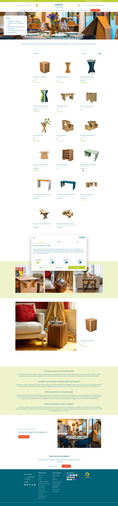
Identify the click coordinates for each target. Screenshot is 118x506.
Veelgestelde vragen (43, 481)
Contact (96, 1)
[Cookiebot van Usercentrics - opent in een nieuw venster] (80, 238)
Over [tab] (77, 241)
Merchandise (55, 491)
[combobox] (23, 5)
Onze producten (23, 10)
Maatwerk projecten (89, 1)
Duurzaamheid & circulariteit (56, 486)
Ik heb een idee (24, 436)
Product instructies (42, 492)
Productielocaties (42, 496)
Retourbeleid (41, 489)
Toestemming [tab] (40, 241)
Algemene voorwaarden (44, 483)
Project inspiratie (56, 475)
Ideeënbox (55, 479)
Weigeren (41, 267)
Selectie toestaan (59, 267)
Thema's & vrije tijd (47, 10)
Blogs (54, 477)
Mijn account (41, 498)
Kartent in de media (57, 481)
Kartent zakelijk (94, 10)
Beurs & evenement (83, 10)
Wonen (31, 10)
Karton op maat (71, 10)
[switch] (52, 262)
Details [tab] (59, 241)
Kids (38, 10)
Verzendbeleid (41, 487)
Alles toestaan (77, 267)
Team (39, 479)
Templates (40, 494)
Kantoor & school (59, 10)
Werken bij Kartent (57, 483)
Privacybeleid (41, 485)
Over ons (100, 1)
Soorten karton (56, 489)
